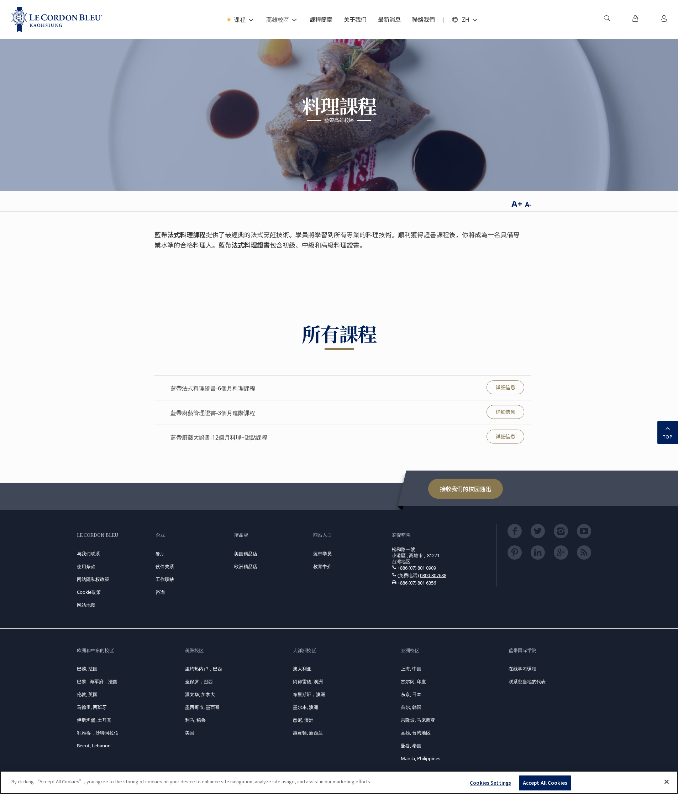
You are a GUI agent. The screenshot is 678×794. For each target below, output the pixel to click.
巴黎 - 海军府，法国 (97, 681)
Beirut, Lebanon (94, 745)
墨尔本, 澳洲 (305, 707)
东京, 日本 (411, 694)
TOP (668, 437)
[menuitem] (607, 19)
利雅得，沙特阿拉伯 (98, 733)
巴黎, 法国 (87, 668)
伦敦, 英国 (87, 694)
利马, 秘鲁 (195, 720)
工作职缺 (165, 579)
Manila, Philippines (420, 758)
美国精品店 (245, 553)
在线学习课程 (522, 668)
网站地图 (86, 605)
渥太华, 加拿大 (200, 694)
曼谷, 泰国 (411, 745)
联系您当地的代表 (527, 681)
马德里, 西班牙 (92, 707)
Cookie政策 (89, 592)
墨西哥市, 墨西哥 (202, 707)
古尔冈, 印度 (413, 681)
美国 (189, 733)
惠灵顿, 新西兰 (308, 733)
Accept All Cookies (545, 782)
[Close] (666, 781)
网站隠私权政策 (93, 579)
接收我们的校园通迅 (465, 488)
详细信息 (505, 387)
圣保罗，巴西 (199, 681)
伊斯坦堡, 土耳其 (94, 720)
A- (528, 204)
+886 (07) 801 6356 (417, 583)
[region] (339, 782)
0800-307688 (433, 575)
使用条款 (86, 566)
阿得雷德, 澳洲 (308, 681)
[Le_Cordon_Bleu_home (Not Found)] (57, 19)
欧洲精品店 (245, 566)
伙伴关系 (165, 566)
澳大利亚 (302, 668)
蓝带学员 (322, 553)
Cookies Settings (490, 782)
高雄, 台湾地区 (416, 733)
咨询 (160, 592)
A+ (516, 203)
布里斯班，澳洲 (309, 694)
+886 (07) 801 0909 (417, 568)
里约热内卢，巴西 (203, 668)
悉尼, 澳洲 (303, 720)
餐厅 (160, 553)
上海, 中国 (411, 668)
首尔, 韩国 (411, 707)
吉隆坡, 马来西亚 (418, 720)
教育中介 (322, 566)
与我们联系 (88, 553)
